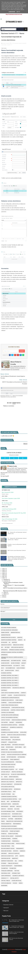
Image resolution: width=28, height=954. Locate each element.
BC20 (23, 665)
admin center (5, 632)
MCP (8, 801)
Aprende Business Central (16, 649)
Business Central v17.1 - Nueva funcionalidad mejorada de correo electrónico (12, 396)
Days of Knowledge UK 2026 (9, 519)
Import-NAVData (13, 776)
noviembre (6, 581)
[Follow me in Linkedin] (14, 458)
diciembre (5, 579)
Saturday (4, 853)
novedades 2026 (5, 816)
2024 (3, 571)
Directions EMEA (6, 739)
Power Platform (13, 833)
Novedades (20, 811)
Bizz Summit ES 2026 (7, 492)
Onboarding (18, 818)
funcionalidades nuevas (8, 764)
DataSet (11, 722)
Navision (10, 808)
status (21, 860)
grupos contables (17, 771)
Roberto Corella (13, 466)
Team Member (18, 865)
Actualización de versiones (9, 630)
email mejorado (6, 744)
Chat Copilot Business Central (10, 692)
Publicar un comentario (8, 406)
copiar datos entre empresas (9, 715)
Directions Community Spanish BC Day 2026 (14, 513)
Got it (18, 11)
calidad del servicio (18, 687)
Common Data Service (7, 700)
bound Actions (9, 670)
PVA (13, 846)
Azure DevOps (5, 663)
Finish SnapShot (14, 759)
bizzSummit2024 (10, 668)
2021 (3, 576)
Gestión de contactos (7, 766)
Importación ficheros (7, 779)
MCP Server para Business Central (17, 550)
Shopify (22, 855)
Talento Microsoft (6, 865)
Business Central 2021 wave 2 (9, 677)
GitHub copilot (5, 771)
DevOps (3, 734)
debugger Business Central (9, 724)
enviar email (9, 747)
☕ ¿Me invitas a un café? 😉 (7, 435)
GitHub (21, 769)
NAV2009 (12, 806)
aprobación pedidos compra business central (12, 658)
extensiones (21, 757)
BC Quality (17, 665)
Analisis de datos (6, 644)
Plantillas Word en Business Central (12, 828)
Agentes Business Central (8, 639)
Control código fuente (17, 710)
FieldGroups (4, 759)
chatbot (23, 692)
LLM (20, 799)
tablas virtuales (13, 863)
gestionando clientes (7, 769)
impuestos (19, 781)
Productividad (20, 843)
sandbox (22, 851)
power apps (4, 831)
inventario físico (6, 791)
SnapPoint (15, 858)
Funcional (19, 762)
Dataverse (19, 722)
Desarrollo (4, 727)
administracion (15, 632)
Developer (23, 732)
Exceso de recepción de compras (16, 754)
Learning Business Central (9, 796)
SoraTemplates (11, 949)
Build (17, 670)
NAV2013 (19, 806)
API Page (7, 647)
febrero (5, 593)
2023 (3, 573)
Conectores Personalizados (9, 705)
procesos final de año (7, 843)
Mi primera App (15, 801)
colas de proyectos (19, 695)
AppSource (4, 649)
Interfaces (17, 789)
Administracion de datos (8, 637)
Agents (20, 639)
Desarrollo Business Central (10, 732)
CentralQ (4, 690)
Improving (19, 779)
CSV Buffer (4, 722)
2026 (3, 568)
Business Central (18, 43)
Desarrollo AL (5, 729)
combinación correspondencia (10, 697)
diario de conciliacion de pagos (16, 734)
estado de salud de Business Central (12, 752)
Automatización (16, 660)
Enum (2, 747)
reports (15, 851)
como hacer (19, 700)
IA (1, 776)
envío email (3, 44)
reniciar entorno (6, 851)
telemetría (13, 868)
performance (17, 823)
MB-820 (3, 801)
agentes (19, 637)
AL (9, 642)
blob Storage (21, 668)
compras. (4, 702)
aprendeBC (4, 654)
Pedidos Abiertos (6, 823)
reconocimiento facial (8, 848)
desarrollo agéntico (16, 727)
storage (3, 863)
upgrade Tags (16, 873)
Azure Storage (15, 663)
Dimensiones (4, 737)
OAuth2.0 (3, 818)
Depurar (21, 724)
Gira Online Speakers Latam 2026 (11, 498)
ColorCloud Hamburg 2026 (9, 509)
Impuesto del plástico (7, 781)
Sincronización (5, 858)
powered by (7, 523)
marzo (5, 592)
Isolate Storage (6, 794)
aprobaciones (5, 660)
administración (5, 635)
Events (3, 754)
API (2, 647)
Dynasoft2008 (13, 742)
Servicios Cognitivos (7, 855)
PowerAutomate (6, 838)
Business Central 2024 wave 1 (9, 685)
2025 (3, 570)
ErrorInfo (13, 749)
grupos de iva (5, 774)
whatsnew (4, 885)
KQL (14, 794)
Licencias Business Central (9, 799)
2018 (3, 597)
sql (16, 860)
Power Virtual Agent (7, 836)
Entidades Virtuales (18, 744)
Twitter (16, 870)
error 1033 (4, 749)
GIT (16, 769)
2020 (3, 578)
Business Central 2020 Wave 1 (9, 675)
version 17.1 (9, 44)
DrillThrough (16, 739)
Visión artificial (16, 880)
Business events (6, 687)
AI (24, 639)
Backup (24, 663)
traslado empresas (7, 870)
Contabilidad (5, 710)
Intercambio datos (6, 789)
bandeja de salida (6, 665)
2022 (3, 575)
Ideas (5, 776)
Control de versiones (7, 712)
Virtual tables (5, 880)
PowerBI (14, 838)
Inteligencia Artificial (7, 786)
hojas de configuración (18, 774)
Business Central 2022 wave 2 (9, 682)
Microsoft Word (6, 804)
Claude (10, 695)
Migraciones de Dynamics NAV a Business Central (14, 590)
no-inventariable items (8, 811)
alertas (14, 642)
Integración (17, 784)
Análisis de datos (18, 644)
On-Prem (10, 818)
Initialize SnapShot (6, 784)
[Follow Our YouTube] (23, 458)
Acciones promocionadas (8, 627)
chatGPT (3, 695)
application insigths (17, 647)
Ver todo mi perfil (5, 476)
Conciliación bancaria (15, 702)
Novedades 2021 (5, 813)
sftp (16, 855)
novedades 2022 (16, 813)
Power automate (14, 831)
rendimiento (19, 848)
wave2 (20, 883)
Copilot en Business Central (9, 717)
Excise (3, 757)
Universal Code (5, 873)
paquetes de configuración (14, 821)
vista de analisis (6, 883)
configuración (5, 707)
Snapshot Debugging (7, 860)
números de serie (17, 816)
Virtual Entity (14, 878)
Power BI (3, 833)
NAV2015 (3, 808)
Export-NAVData (11, 757)
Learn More (12, 11)
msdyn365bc (4, 806)
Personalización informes (9, 826)
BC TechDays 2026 (7, 503)
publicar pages (5, 846)
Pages (3, 821)
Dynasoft (24, 43)
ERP (25, 747)
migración (16, 804)
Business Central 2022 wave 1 (9, 680)
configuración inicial (18, 707)
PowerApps (18, 836)
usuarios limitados (18, 875)
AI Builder (4, 642)
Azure (24, 660)
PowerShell (15, 841)
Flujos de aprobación (7, 762)
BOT (2, 670)
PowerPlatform (5, 841)
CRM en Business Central (19, 719)
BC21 (2, 668)
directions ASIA (14, 737)
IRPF (14, 791)
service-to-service (14, 853)
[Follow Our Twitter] (5, 458)
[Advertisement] (14, 418)
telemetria (4, 868)
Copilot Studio (5, 719)
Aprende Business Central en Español (12, 652)
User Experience (6, 875)
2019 (3, 595)
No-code (16, 808)
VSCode (15, 883)
